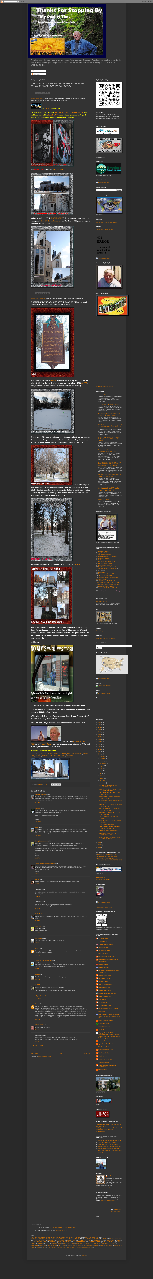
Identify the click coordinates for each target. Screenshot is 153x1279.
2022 (99, 724)
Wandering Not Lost (102, 601)
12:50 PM (38, 821)
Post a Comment (38, 1045)
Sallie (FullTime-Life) (41, 914)
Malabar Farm (102, 572)
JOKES (50, 1240)
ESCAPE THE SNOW (92, 1243)
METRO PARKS (77, 1245)
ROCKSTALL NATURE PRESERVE (107, 855)
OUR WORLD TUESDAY (108, 1243)
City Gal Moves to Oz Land (106, 956)
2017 (99, 737)
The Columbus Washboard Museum (108, 560)
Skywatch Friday (88, 1245)
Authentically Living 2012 (105, 950)
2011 (99, 751)
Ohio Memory (102, 1011)
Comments (36, 74)
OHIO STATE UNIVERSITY (49, 754)
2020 (99, 729)
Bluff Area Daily (103, 953)
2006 (99, 847)
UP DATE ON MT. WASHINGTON (85, 1247)
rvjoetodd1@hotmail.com (108, 1200)
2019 (99, 732)
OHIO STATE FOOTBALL (74, 754)
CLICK (84, 383)
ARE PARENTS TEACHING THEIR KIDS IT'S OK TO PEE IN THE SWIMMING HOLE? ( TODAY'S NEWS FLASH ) (109, 464)
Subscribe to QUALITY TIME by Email (106, 222)
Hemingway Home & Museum (106, 586)
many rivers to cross (104, 996)
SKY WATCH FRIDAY (64, 1242)
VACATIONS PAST (116, 1238)
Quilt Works (38, 985)
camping (40, 1243)
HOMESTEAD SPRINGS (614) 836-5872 (109, 1140)
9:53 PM (37, 979)
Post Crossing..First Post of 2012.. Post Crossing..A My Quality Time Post (109, 414)
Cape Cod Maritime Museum (106, 553)
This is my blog (102, 1056)
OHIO (104, 1238)
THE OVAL (38, 756)
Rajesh (37, 974)
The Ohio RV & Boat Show (106, 824)
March (101, 778)
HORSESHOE (57, 218)
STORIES (52, 1242)
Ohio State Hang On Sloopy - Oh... (38, 298)
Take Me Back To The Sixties (104, 907)
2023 (99, 722)
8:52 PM (37, 969)
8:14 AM (37, 802)
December (103, 756)
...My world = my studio (41, 996)
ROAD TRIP (71, 1240)
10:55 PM (38, 998)
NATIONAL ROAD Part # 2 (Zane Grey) (109, 584)
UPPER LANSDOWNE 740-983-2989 (108, 1148)
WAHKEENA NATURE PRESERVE (107, 856)
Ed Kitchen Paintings (104, 975)
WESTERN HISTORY (95, 1242)
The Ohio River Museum (105, 575)
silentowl (101, 1030)
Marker (53, 380)
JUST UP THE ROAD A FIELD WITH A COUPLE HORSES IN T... (110, 789)
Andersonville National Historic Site (108, 588)
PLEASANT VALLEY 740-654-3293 (108, 1144)
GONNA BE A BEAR (103, 500)
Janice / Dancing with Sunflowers (45, 863)
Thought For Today (109, 1242)
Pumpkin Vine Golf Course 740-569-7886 (109, 1146)
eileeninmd (38, 938)
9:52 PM (37, 1019)
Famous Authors (56, 1243)
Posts (35, 71)
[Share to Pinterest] (60, 784)
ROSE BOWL (54, 115)
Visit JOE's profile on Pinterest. (104, 387)
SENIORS (43, 1245)
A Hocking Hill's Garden (105, 944)
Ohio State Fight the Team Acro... (38, 98)
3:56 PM (37, 884)
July (101, 768)
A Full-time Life (102, 941)
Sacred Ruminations (104, 1027)
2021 (99, 727)
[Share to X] (56, 784)
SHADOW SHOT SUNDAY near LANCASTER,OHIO (108, 785)
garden (96, 1245)
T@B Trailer (109, 1245)
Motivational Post (103, 395)
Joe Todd (110, 1176)
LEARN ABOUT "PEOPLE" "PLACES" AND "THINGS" (55, 1238)
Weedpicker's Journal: (105, 1059)
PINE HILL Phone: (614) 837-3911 (107, 1142)
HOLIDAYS (62, 1245)
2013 (99, 746)
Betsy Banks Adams (41, 841)
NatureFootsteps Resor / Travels (108, 1008)
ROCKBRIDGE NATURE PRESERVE (107, 858)
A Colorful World (103, 938)
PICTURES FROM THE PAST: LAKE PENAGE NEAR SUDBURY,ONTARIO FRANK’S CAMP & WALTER (108, 489)
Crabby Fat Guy (103, 964)
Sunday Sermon (52, 1245)
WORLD (48, 108)
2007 (99, 845)
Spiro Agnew (47, 744)
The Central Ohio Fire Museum (106, 561)
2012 (99, 749)
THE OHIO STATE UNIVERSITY (69, 112)
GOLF (47, 1243)
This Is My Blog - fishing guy (43, 960)
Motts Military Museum (104, 551)
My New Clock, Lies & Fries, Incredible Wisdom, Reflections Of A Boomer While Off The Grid (110, 439)
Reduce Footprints (103, 1024)
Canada (38, 1247)
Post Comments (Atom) (44, 1056)
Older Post (87, 1053)
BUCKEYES (58, 170)
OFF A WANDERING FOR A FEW (108, 831)
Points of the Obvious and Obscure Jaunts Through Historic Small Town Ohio (109, 1016)
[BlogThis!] (54, 784)
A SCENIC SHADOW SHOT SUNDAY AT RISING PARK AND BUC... (110, 838)
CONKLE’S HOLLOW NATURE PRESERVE (109, 860)
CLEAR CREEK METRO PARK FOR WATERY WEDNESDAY (109, 827)
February (102, 780)
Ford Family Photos (104, 978)
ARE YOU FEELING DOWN (39, 1242)
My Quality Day (102, 1002)
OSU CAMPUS (46, 756)
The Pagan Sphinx (103, 1053)
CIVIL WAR (79, 1243)
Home (60, 1053)
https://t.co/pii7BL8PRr (56, 1227)
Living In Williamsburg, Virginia (107, 993)
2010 (99, 754)
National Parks (110, 1240)
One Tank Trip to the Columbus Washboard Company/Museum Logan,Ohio (110, 450)
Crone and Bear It (40, 794)
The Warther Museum (104, 558)
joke (118, 1240)
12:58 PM (38, 835)
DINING (69, 1245)
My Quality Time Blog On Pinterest (106, 638)
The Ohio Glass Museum (105, 565)
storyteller (38, 926)
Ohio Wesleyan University (50, 221)
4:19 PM (37, 920)
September (103, 763)
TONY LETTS (39, 1025)
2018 (99, 734)
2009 (99, 842)
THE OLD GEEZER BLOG (105, 1050)
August (102, 766)
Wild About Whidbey (104, 1062)
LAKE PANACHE (71, 1247)
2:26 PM (37, 858)
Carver (37, 879)
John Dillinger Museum (104, 554)
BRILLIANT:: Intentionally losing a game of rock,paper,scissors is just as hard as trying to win (110, 426)
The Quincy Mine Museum (105, 563)
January (102, 783)
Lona (36, 827)
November (103, 758)
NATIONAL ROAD (68, 1243)
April (101, 775)
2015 (99, 742)
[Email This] (52, 784)
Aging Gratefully (103, 947)
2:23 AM (37, 1041)
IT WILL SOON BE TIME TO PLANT (56, 1247)
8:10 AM (37, 1029)
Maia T (37, 948)
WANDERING (91, 1238)
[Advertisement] (60, 1049)
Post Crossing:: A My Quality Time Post (108, 404)
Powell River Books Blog (105, 1021)
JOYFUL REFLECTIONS (105, 984)
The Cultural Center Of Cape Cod (107, 567)
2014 (99, 744)
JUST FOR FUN (39, 1240)
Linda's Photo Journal (104, 990)
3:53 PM (37, 873)
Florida (43, 1247)
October (102, 761)
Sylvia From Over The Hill (105, 1044)
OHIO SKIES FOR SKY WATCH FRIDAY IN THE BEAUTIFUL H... (110, 805)
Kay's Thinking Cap (104, 987)
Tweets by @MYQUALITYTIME (105, 229)
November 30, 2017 (61, 1230)
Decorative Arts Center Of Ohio (107, 574)
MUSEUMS (60, 1240)
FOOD (101, 1245)
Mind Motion (102, 999)
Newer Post (34, 1053)
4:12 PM (37, 896)
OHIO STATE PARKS (79, 1242)
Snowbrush (101, 1041)
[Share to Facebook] (58, 784)
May (101, 773)
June (101, 771)
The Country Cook (103, 1047)
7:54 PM (37, 955)
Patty (37, 1004)
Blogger (84, 1255)
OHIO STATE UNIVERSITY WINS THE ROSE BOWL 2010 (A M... (110, 834)
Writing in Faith (102, 1070)
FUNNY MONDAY (84, 1240)
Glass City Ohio (103, 981)
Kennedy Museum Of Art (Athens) (107, 568)
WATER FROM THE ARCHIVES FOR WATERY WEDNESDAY (109, 809)
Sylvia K (37, 808)
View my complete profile (103, 1188)
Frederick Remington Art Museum (107, 556)
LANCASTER (98, 1240)
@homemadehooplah (71, 1227)
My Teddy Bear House (104, 1005)
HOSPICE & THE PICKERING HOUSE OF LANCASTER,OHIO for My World (109, 475)
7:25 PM (37, 932)
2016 (99, 739)
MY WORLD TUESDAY (58, 756)
